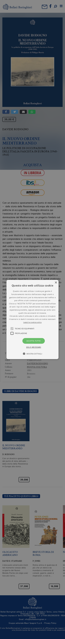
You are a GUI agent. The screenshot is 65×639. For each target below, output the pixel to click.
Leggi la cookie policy (32, 322)
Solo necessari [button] (33, 347)
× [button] (56, 282)
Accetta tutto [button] (34, 341)
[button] (32, 319)
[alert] (32, 319)
